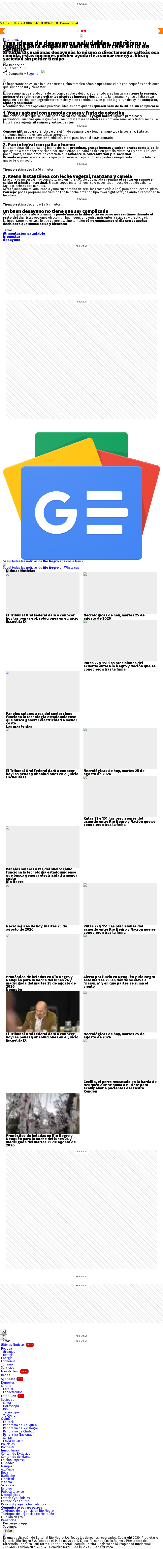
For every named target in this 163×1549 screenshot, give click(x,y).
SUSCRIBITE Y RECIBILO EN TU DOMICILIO (39, 23)
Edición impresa (13, 1460)
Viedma (6, 1482)
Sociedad (8, 1399)
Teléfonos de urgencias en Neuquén (27, 1514)
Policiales (8, 1444)
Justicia (8, 1355)
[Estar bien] (81, 35)
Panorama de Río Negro (20, 1428)
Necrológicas (10, 1494)
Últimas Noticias (17, 1345)
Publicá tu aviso (12, 1491)
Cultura (6, 1385)
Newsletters (14, 1371)
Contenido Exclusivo (15, 1453)
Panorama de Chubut (18, 1431)
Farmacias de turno (15, 1501)
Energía (7, 1358)
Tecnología (11, 1412)
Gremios (9, 1351)
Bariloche (8, 1475)
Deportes (8, 1382)
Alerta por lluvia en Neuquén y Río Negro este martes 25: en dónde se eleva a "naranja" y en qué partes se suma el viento (119, 982)
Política (6, 1348)
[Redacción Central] (4, 62)
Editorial (9, 1422)
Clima (7, 1403)
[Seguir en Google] (4, 90)
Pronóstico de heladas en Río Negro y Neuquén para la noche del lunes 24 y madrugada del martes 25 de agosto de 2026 (41, 982)
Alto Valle (7, 1469)
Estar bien (10, 40)
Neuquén (8, 1466)
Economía (8, 1361)
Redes (5, 1375)
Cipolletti (7, 1479)
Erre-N (8, 1389)
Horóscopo (11, 1406)
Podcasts (8, 1447)
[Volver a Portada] (81, 31)
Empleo (6, 1488)
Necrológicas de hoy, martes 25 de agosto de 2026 (114, 617)
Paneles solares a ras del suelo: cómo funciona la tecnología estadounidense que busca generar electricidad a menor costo (41, 718)
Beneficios (8, 1520)
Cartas (8, 1437)
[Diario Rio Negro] (4, 1534)
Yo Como (9, 1415)
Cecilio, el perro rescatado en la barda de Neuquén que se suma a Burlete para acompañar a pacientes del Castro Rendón (120, 1087)
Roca (4, 1472)
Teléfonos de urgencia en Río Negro (27, 1510)
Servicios (7, 1367)
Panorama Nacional (17, 1434)
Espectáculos (12, 1392)
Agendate (11, 1379)
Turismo (7, 1364)
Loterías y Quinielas (15, 1498)
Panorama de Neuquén (20, 1425)
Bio (5, 1409)
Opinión (7, 1418)
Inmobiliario (10, 1450)
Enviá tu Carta (13, 1441)
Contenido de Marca (16, 1456)
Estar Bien (12, 1396)
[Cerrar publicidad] (3, 1331)
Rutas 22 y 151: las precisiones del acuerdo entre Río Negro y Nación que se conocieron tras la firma (119, 666)
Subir (8, 1530)
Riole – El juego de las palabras (23, 1504)
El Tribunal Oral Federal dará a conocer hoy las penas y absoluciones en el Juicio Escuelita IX (42, 618)
